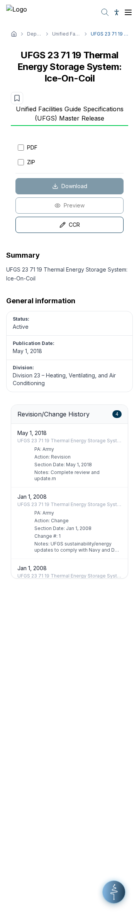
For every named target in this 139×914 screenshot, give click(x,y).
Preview (74, 205)
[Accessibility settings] (116, 12)
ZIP (31, 162)
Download (74, 186)
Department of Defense (34, 34)
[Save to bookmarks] (17, 98)
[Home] (14, 34)
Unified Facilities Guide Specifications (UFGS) (66, 34)
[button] (114, 892)
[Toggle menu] (128, 12)
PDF (32, 147)
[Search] (105, 12)
